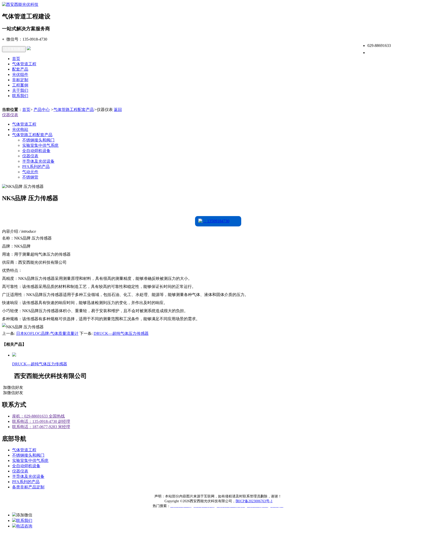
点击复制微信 (14, 49)
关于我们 (20, 90)
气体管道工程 (24, 64)
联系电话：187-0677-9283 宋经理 (41, 427)
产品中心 (42, 109)
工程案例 (20, 85)
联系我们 (20, 96)
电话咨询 (24, 526)
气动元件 (30, 172)
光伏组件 (20, 74)
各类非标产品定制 (28, 487)
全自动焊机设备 (36, 151)
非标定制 (20, 80)
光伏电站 (20, 129)
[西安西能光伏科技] (20, 4)
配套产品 (20, 69)
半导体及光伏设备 (38, 161)
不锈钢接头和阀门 (38, 140)
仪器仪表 (10, 115)
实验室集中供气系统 (40, 145)
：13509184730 (216, 221)
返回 (118, 109)
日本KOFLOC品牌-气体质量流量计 (47, 333)
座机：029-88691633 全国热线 (38, 416)
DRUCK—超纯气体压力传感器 (121, 333)
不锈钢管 (30, 177)
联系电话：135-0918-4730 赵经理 (41, 421)
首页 (16, 58)
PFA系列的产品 (36, 166)
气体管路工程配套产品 (73, 109)
